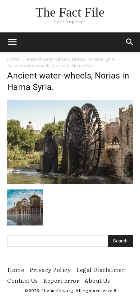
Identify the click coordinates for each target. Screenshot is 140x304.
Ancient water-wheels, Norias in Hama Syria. (71, 59)
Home (13, 59)
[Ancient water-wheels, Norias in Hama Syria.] (70, 182)
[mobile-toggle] (12, 42)
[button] (130, 42)
